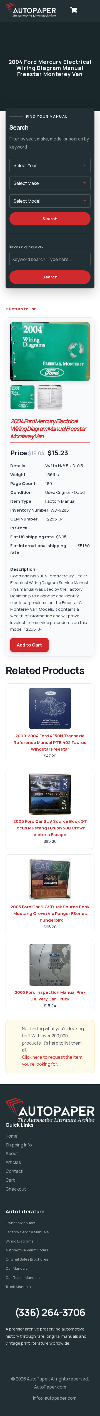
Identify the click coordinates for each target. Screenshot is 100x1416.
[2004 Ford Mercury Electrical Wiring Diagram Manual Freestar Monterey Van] (22, 397)
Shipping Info (19, 1145)
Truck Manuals (18, 1286)
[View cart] (73, 9)
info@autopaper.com (54, 1398)
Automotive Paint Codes (27, 1250)
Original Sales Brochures (27, 1259)
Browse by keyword (26, 246)
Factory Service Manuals (27, 1231)
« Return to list (21, 309)
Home (12, 1136)
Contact (14, 1171)
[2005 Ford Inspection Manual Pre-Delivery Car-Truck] (50, 965)
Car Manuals (17, 1268)
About (12, 1153)
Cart (10, 1180)
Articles (13, 1162)
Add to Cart (29, 645)
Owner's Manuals (20, 1222)
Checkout (16, 1189)
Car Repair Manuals (22, 1277)
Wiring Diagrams (19, 1241)
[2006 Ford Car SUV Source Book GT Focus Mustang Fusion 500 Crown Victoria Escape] (50, 794)
